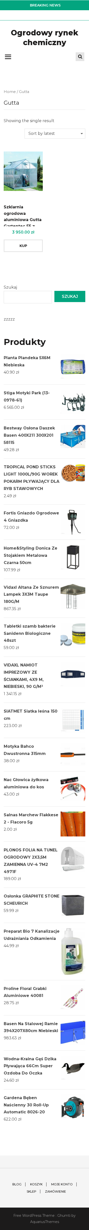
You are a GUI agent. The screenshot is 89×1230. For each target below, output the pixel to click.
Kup (23, 246)
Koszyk (36, 1184)
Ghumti (63, 1215)
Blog (17, 1184)
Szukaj (10, 287)
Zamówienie (55, 1191)
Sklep (31, 1191)
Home (10, 91)
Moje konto (62, 1184)
